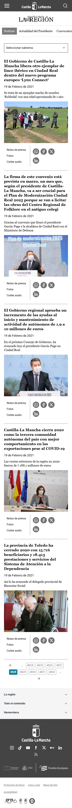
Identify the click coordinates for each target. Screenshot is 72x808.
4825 (40, 665)
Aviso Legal (34, 785)
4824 (30, 665)
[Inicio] (36, 733)
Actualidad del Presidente (36, 31)
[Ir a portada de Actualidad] (36, 19)
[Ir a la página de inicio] (36, 5)
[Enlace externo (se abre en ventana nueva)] (26, 801)
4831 (42, 672)
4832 (52, 672)
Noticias (9, 31)
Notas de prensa (16, 149)
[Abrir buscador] (65, 6)
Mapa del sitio (50, 785)
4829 (23, 672)
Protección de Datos (14, 785)
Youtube (28, 748)
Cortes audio (14, 161)
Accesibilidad (10, 792)
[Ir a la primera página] (13, 665)
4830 (33, 672)
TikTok (20, 748)
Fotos (10, 155)
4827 (59, 665)
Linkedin (60, 748)
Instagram (12, 748)
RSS (36, 754)
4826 (50, 665)
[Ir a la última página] (36, 678)
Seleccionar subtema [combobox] (19, 47)
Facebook (36, 748)
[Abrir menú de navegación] (7, 5)
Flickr (52, 748)
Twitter (44, 748)
